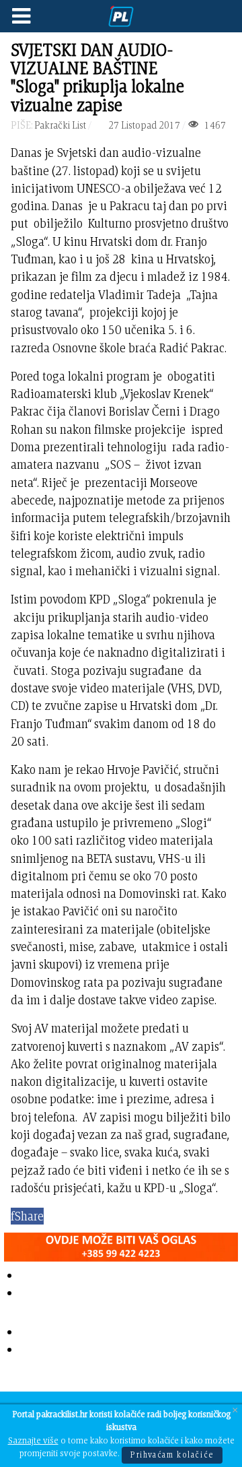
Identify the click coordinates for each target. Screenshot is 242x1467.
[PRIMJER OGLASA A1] (121, 1243)
